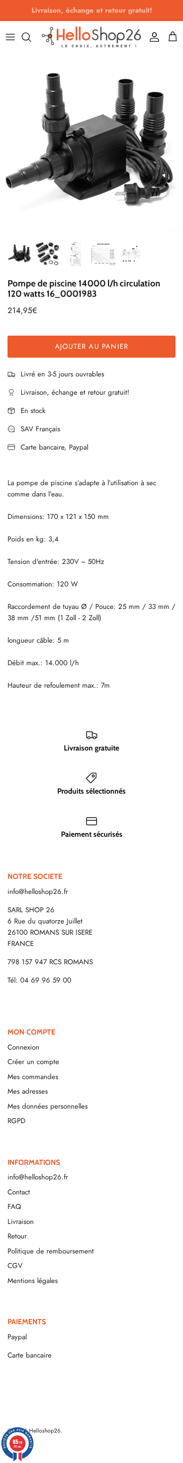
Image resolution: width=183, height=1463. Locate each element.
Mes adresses (28, 1091)
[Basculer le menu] (10, 37)
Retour (17, 1236)
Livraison (21, 1221)
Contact (19, 1192)
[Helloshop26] (91, 37)
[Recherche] (31, 37)
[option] (91, 144)
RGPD (16, 1121)
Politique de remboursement (51, 1251)
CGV (15, 1265)
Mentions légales (33, 1280)
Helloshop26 (45, 1430)
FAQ (14, 1206)
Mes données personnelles (48, 1106)
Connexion (23, 1047)
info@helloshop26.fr (38, 891)
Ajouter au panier (91, 346)
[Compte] (152, 37)
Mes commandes (33, 1077)
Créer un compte (33, 1062)
